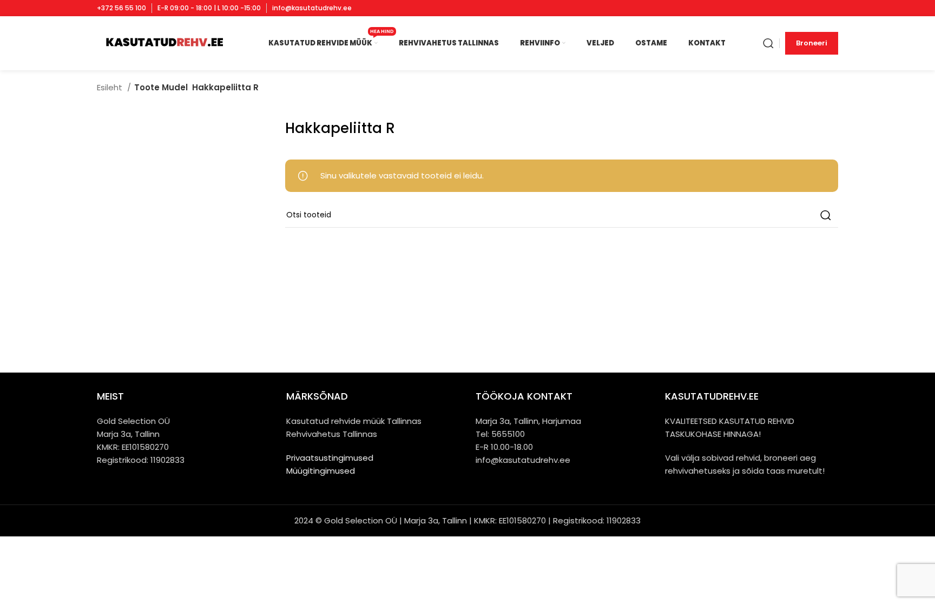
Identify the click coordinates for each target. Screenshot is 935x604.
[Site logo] (164, 42)
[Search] (768, 43)
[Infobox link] (121, 8)
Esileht (110, 87)
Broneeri (811, 43)
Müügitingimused (320, 470)
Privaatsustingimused (329, 457)
